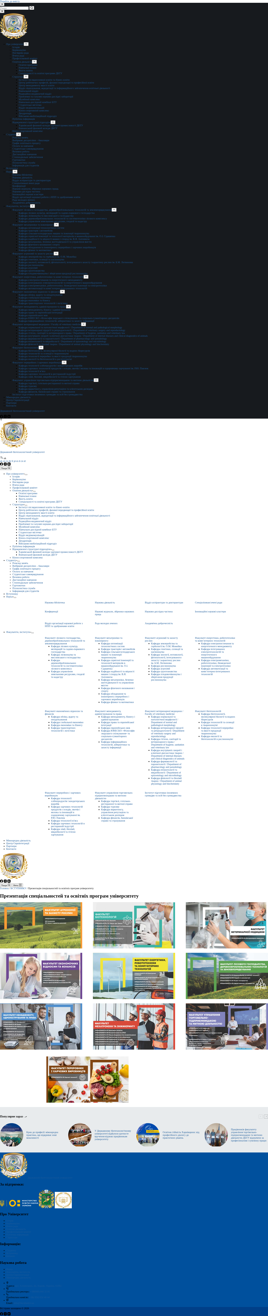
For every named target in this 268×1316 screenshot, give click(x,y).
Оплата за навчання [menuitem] (22, 146)
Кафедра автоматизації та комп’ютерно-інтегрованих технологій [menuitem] (53, 288)
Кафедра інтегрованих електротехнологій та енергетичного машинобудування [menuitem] (60, 282)
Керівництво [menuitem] (19, 50)
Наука (9, 1269)
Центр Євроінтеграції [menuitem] (17, 400)
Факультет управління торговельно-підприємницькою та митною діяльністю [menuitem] (53, 380)
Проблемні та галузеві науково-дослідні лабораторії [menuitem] (46, 96)
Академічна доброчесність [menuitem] (26, 202)
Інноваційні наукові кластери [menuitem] (27, 194)
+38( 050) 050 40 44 (39, 1297)
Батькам (10, 1256)
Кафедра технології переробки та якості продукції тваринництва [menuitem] (53, 356)
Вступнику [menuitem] (12, 168)
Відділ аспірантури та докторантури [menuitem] (31, 180)
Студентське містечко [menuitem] (30, 105)
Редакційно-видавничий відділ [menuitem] (35, 93)
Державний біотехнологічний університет (22, 411)
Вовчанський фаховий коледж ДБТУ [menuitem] (38, 128)
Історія (9, 1220)
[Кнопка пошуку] (31, 8)
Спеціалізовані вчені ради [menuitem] (26, 183)
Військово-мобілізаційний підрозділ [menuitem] (38, 116)
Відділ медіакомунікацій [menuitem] (31, 107)
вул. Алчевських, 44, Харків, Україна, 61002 (38, 1286)
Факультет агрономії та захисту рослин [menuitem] (33, 253)
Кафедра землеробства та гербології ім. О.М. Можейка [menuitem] (47, 256)
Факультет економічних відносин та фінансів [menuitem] (36, 291)
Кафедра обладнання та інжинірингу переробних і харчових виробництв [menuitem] (57, 247)
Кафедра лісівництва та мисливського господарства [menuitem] (46, 215)
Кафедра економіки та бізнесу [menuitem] (34, 300)
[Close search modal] (2, 4)
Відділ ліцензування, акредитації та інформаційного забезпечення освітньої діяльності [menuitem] (64, 88)
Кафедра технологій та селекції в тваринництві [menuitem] (44, 353)
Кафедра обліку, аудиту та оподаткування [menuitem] (40, 295)
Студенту (11, 1250)
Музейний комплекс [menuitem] (29, 99)
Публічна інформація (17, 1234)
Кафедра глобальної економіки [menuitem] (35, 297)
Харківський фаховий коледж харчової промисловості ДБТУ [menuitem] (51, 125)
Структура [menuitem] (18, 76)
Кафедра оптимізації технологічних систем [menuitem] (41, 228)
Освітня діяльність (16, 1229)
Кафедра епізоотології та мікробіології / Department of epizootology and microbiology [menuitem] (62, 341)
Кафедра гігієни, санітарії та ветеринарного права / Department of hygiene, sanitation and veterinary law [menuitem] (72, 333)
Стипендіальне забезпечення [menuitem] (27, 157)
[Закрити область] (2, 11)
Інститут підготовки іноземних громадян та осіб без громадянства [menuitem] (47, 394)
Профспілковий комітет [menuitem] (24, 58)
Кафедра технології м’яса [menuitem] (32, 371)
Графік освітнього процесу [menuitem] (26, 143)
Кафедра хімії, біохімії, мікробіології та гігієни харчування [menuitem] (49, 376)
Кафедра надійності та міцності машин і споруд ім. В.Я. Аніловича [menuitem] (54, 239)
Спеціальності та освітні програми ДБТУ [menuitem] (40, 73)
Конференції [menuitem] (19, 186)
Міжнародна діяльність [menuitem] (18, 397)
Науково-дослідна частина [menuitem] (26, 191)
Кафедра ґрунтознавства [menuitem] (32, 270)
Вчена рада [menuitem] (18, 55)
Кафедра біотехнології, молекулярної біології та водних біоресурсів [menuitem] (54, 350)
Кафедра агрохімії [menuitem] (28, 268)
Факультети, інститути (18, 1272)
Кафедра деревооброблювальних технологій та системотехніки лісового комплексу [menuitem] (63, 218)
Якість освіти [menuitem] (26, 70)
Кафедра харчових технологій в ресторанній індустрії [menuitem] (47, 374)
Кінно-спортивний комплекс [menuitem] (34, 110)
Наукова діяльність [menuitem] (22, 177)
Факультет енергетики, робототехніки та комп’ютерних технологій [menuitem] (48, 277)
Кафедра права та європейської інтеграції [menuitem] (40, 312)
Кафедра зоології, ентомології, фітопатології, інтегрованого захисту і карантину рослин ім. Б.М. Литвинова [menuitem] (76, 262)
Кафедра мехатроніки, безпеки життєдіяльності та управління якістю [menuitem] (55, 241)
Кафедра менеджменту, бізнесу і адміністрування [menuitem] (44, 309)
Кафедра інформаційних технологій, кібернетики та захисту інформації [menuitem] (56, 321)
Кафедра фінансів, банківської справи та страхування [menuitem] (47, 391)
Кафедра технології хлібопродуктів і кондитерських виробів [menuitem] (50, 365)
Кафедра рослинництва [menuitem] (31, 265)
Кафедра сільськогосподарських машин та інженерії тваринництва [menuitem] (54, 233)
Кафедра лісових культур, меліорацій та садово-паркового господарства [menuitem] (57, 213)
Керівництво (13, 1223)
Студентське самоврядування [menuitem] (27, 148)
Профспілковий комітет (18, 1232)
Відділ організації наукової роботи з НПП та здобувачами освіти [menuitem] (46, 197)
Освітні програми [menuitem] (28, 65)
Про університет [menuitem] (15, 44)
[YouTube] (9, 417)
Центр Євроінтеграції (17, 1274)
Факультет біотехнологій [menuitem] (25, 347)
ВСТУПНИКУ (18, 888)
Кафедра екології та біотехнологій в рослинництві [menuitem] (45, 359)
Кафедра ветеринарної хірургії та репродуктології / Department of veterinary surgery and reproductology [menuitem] (72, 330)
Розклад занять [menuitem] (20, 137)
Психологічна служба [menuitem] (23, 162)
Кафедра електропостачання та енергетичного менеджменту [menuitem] (51, 280)
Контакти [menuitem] (11, 405)
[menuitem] (26, 44)
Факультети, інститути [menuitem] (18, 206)
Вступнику (12, 1253)
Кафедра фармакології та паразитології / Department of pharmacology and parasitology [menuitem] (63, 338)
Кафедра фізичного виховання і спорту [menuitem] (39, 244)
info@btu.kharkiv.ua (24, 1303)
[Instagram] (5, 417)
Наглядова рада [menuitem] (20, 53)
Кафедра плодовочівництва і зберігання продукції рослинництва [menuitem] (53, 273)
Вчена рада (12, 1226)
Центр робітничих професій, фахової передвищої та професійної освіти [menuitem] (56, 82)
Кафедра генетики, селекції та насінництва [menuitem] (41, 259)
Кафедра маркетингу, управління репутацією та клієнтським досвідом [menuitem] (56, 389)
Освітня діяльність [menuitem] (22, 62)
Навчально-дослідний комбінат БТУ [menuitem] (38, 102)
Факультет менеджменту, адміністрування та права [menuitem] (39, 306)
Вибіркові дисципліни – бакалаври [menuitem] (30, 140)
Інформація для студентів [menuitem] (25, 165)
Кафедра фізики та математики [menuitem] (35, 250)
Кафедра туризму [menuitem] (28, 386)
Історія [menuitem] (16, 47)
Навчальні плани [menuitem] (27, 67)
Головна (4, 888)
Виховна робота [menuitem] (20, 151)
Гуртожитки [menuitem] (18, 160)
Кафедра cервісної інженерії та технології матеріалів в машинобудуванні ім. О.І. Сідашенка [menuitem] (67, 236)
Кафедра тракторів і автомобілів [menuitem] (36, 230)
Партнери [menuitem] (11, 403)
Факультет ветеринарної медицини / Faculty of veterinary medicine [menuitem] (46, 324)
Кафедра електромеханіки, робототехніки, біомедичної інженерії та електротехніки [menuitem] (63, 285)
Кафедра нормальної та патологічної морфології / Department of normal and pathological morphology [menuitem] (70, 327)
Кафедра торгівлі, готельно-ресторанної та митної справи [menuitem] (49, 383)
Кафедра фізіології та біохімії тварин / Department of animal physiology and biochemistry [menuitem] (64, 344)
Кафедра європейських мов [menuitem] (33, 315)
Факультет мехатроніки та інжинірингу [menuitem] (33, 224)
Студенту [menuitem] (11, 134)
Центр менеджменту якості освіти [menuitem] (36, 85)
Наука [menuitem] (9, 171)
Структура (11, 1237)
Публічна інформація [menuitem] (23, 119)
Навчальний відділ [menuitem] (28, 91)
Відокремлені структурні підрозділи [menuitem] (31, 122)
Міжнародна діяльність (18, 1277)
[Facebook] (2, 417)
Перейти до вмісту (10, 1)
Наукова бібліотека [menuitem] (22, 174)
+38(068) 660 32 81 (40, 1291)
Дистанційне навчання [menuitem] (24, 154)
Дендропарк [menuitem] (25, 113)
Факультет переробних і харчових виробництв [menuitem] (37, 362)
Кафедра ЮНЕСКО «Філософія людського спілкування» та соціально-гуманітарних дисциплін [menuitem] (69, 318)
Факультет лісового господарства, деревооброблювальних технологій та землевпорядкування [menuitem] (62, 210)
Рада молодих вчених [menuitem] (23, 200)
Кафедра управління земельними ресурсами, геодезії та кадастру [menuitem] (53, 221)
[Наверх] (1, 420)
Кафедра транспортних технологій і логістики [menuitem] (43, 303)
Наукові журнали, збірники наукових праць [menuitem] (35, 188)
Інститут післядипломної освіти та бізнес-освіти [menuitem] (44, 80)
